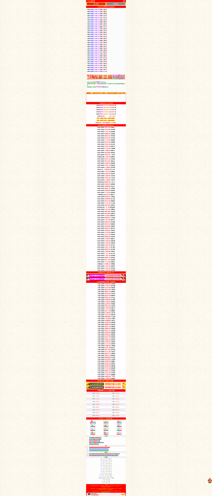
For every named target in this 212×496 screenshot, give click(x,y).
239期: (96, 393)
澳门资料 (96, 4)
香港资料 (115, 4)
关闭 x (210, 482)
